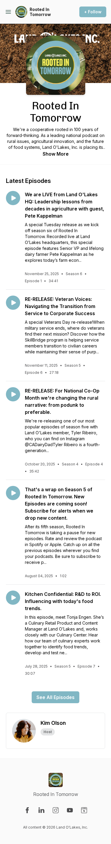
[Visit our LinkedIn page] (41, 810)
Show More (56, 154)
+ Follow (93, 11)
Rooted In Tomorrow (40, 12)
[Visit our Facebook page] (27, 810)
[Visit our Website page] (84, 810)
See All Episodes (55, 697)
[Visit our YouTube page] (70, 810)
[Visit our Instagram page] (56, 810)
